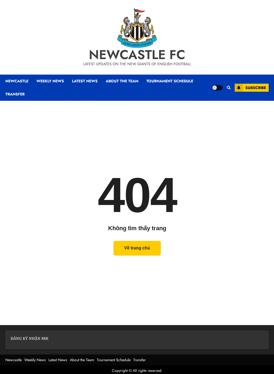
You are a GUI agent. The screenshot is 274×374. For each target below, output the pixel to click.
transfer (15, 94)
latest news (85, 81)
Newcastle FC (137, 54)
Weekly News (35, 360)
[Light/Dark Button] (217, 87)
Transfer (139, 360)
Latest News (57, 360)
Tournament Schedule (114, 360)
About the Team (82, 360)
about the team (122, 81)
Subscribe (255, 87)
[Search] (228, 88)
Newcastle (16, 81)
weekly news (50, 81)
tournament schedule (169, 81)
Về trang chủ (137, 248)
